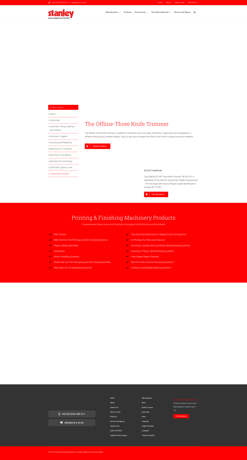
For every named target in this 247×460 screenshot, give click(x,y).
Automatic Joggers (59, 136)
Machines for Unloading (61, 161)
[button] (195, 12)
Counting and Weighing (61, 142)
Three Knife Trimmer (59, 174)
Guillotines (55, 120)
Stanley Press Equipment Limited (68, 452)
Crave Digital (97, 452)
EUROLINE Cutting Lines (61, 167)
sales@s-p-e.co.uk (78, 3)
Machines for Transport (61, 149)
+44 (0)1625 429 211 (60, 3)
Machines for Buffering (60, 155)
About (52, 114)
